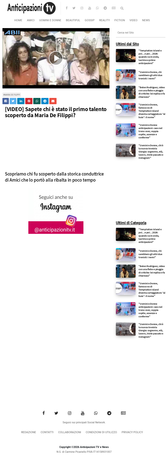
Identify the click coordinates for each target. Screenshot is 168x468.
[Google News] (116, 8)
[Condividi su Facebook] (5, 101)
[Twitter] (76, 8)
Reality (104, 20)
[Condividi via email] (53, 101)
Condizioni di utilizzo (101, 432)
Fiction (119, 20)
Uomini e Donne (50, 20)
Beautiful (73, 20)
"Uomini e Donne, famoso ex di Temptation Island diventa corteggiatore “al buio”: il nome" (151, 111)
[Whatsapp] (99, 8)
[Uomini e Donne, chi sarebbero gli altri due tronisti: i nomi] (126, 76)
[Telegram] (107, 8)
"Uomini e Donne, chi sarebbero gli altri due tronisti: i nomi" (150, 75)
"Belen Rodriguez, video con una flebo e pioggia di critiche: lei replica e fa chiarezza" (151, 92)
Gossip (90, 20)
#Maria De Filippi (11, 94)
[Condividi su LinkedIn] (20, 101)
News (146, 20)
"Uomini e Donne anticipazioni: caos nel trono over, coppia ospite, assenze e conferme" (150, 131)
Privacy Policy (132, 432)
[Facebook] (69, 8)
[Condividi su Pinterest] (28, 101)
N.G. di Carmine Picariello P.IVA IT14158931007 (84, 452)
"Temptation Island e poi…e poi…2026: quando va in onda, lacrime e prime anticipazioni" (149, 57)
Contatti (47, 432)
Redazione (28, 432)
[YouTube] (91, 8)
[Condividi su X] (13, 101)
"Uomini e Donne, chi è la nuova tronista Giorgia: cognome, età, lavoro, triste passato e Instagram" (150, 152)
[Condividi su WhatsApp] (36, 101)
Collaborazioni (69, 432)
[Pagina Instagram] (55, 211)
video (133, 20)
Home (18, 20)
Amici (31, 20)
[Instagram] (84, 8)
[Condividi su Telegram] (45, 101)
